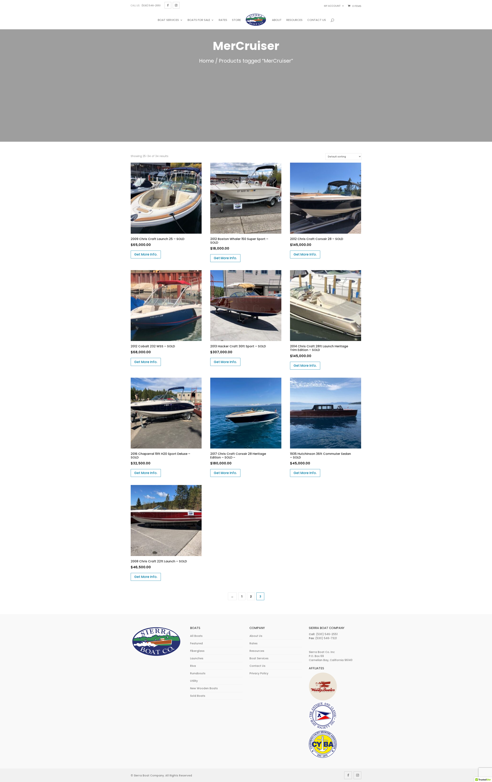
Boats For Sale (199, 20)
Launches (196, 658)
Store (236, 20)
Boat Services (168, 20)
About (277, 20)
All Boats (196, 636)
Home (206, 60)
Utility (194, 681)
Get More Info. (145, 254)
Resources (294, 20)
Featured (196, 643)
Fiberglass (197, 651)
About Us (255, 636)
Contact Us (316, 20)
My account (332, 6)
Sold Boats (197, 696)
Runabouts (197, 673)
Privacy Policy (258, 673)
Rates (223, 20)
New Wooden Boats (204, 688)
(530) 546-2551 (150, 5)
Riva (193, 666)
